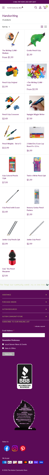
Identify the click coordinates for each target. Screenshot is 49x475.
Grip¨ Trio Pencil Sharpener (8, 270)
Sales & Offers (10, 348)
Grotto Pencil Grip (34, 50)
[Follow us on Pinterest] (23, 448)
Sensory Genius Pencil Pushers (35, 208)
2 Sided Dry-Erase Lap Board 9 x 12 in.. (35, 145)
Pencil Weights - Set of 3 (11, 144)
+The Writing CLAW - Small (35, 83)
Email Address (8, 330)
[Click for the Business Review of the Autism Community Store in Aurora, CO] (24, 372)
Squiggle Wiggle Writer (36, 114)
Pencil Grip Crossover (10, 114)
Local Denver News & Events (16, 344)
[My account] (40, 7)
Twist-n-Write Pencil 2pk (36, 176)
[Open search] (36, 7)
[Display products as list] (46, 27)
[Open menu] (3, 8)
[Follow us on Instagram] (15, 448)
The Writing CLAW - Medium (10, 51)
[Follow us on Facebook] (7, 448)
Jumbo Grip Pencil (33, 239)
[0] (44, 7)
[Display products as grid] (42, 27)
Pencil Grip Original (9, 82)
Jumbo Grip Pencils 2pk (11, 239)
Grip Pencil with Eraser (11, 207)
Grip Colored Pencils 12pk (10, 177)
